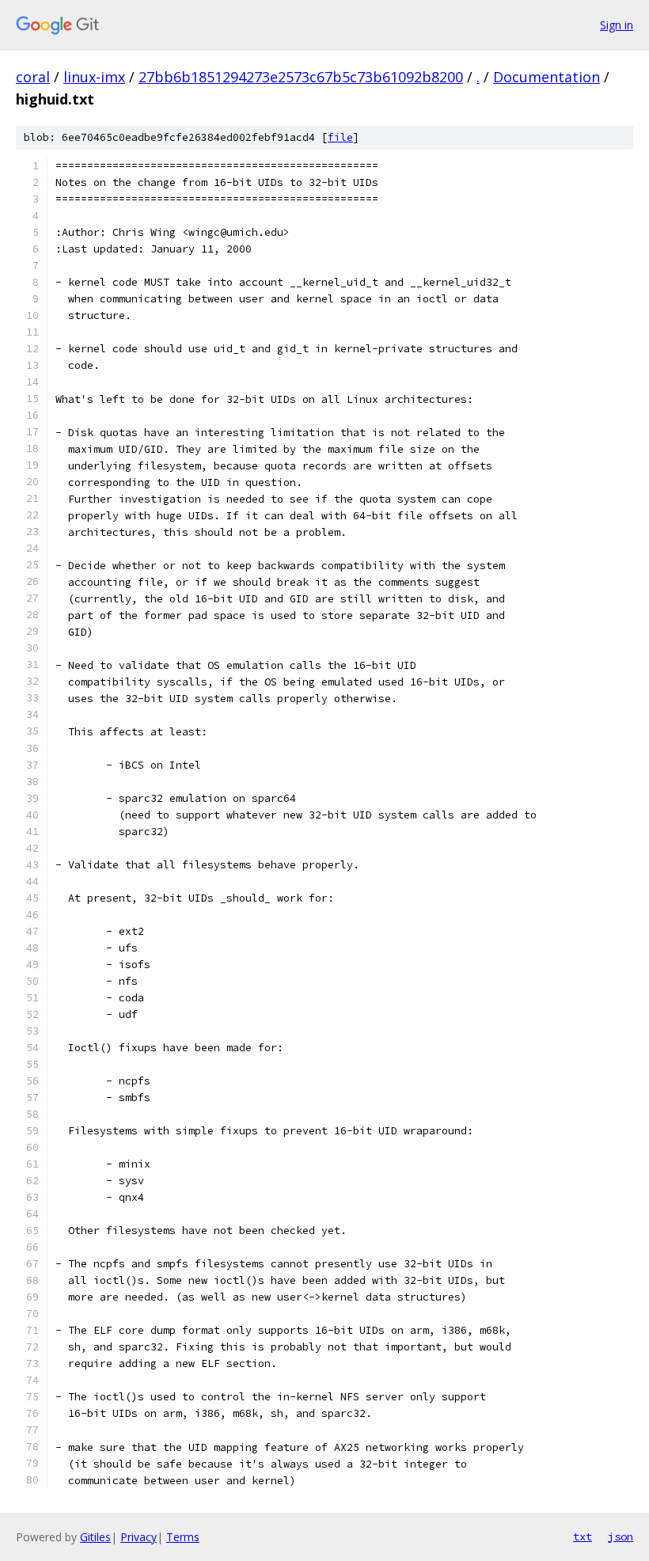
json (620, 1536)
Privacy (138, 1536)
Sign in (616, 24)
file (340, 137)
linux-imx (94, 76)
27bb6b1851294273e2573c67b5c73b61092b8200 (301, 76)
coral (33, 76)
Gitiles (95, 1536)
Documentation (546, 76)
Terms (182, 1536)
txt (582, 1536)
